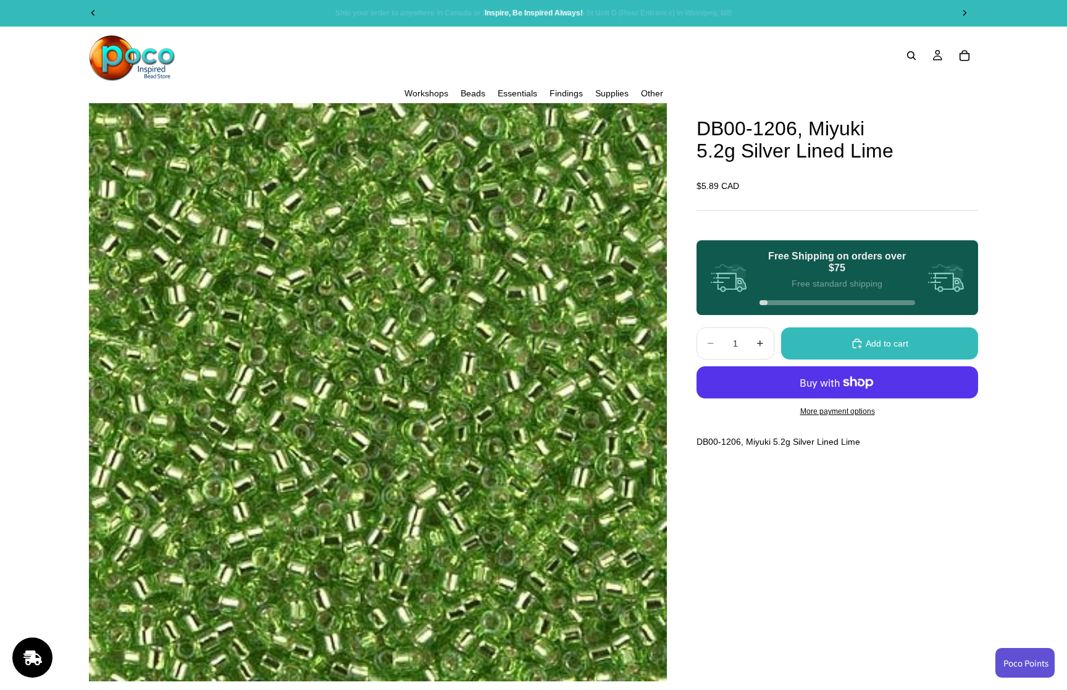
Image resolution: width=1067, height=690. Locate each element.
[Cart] (964, 55)
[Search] (911, 55)
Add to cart (887, 343)
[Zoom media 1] (378, 392)
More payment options (837, 411)
